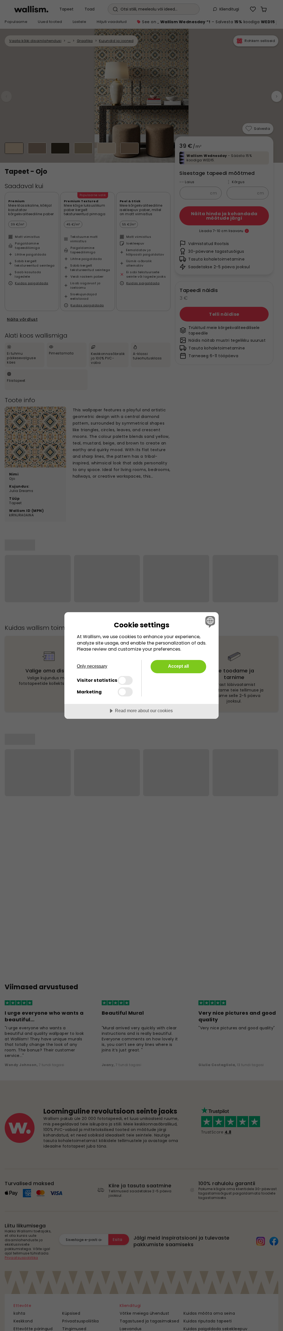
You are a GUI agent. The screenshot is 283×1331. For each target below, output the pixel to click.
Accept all (178, 666)
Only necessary (92, 666)
